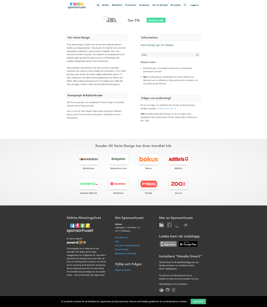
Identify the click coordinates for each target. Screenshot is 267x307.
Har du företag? (160, 4)
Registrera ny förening (125, 253)
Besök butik (156, 20)
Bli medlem (176, 4)
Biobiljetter (117, 4)
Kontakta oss (121, 237)
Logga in (195, 4)
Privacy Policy (121, 249)
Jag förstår (198, 301)
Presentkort (130, 4)
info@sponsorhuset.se (166, 108)
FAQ (117, 241)
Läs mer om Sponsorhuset (127, 245)
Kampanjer (144, 4)
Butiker (105, 4)
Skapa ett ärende (123, 270)
